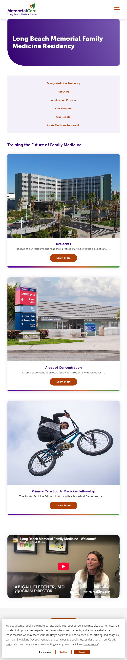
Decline (63, 652)
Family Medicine (63, 83)
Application (63, 100)
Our (63, 108)
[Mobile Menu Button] (116, 9)
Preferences (45, 652)
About (63, 91)
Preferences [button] (91, 644)
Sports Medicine (63, 125)
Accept (82, 652)
